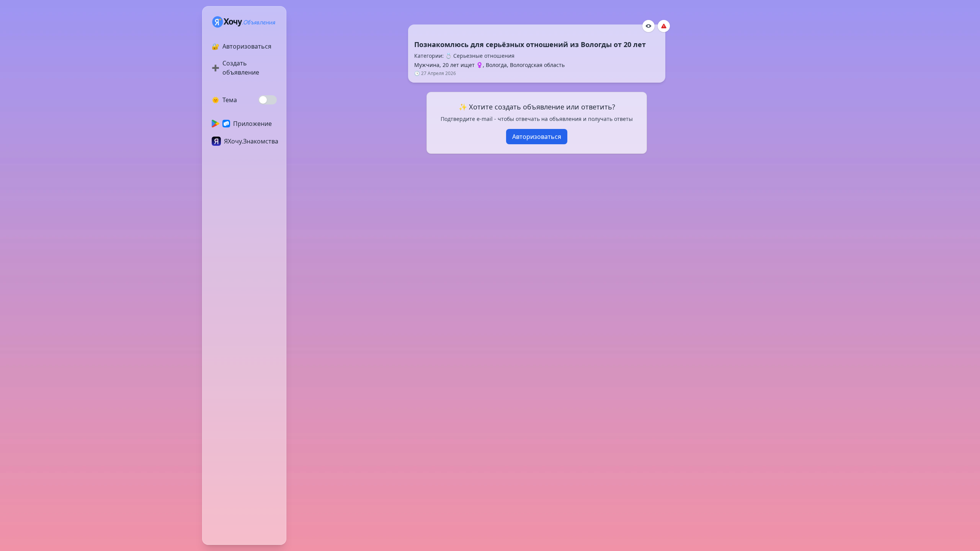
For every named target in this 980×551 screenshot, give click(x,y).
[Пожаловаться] (664, 26)
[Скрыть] (648, 26)
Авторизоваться (536, 136)
